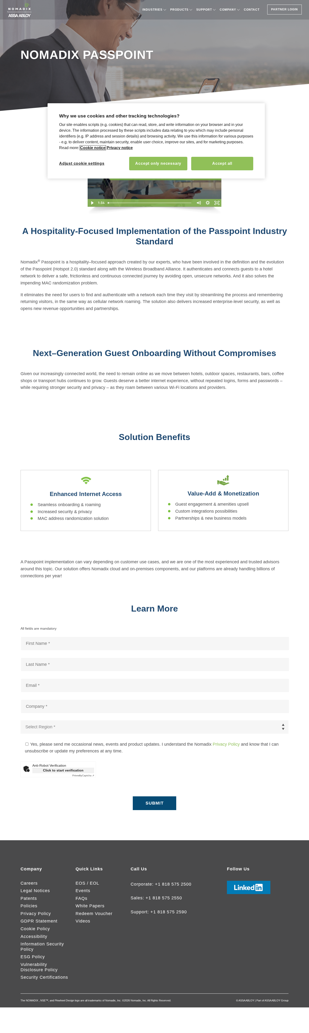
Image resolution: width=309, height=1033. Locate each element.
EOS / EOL (87, 883)
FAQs (81, 898)
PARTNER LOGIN (284, 9)
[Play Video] (92, 203)
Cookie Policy (35, 928)
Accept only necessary (158, 163)
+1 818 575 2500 (173, 884)
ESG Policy (33, 956)
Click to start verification (63, 770)
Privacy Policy (226, 744)
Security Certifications (44, 977)
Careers (29, 883)
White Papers (90, 905)
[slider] (150, 203)
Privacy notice (120, 148)
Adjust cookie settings (82, 163)
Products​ (179, 9)
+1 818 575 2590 (168, 911)
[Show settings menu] (207, 203)
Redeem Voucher (94, 913)
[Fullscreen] (217, 203)
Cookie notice (92, 148)
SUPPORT (204, 9)
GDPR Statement (39, 921)
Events (83, 890)
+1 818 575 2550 (164, 897)
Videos (83, 921)
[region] (156, 141)
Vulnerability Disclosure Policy (39, 967)
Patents (29, 898)
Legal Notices (35, 890)
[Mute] (198, 203)
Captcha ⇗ (83, 775)
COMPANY (228, 9)
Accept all (222, 163)
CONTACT (252, 9)
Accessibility (34, 936)
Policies (29, 905)
